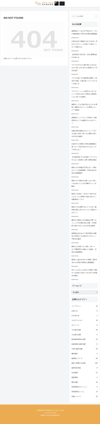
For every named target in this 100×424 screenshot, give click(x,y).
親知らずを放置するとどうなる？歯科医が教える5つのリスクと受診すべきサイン (84, 209)
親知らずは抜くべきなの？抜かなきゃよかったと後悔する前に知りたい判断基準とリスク (83, 196)
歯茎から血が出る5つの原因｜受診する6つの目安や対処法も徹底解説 (84, 261)
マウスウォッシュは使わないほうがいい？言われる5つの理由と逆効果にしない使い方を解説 (84, 94)
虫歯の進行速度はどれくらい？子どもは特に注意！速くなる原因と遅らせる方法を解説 (83, 133)
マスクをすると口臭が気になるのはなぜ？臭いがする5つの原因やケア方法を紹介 (84, 67)
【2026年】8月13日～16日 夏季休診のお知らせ (84, 56)
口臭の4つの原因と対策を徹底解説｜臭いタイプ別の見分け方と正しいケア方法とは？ (84, 146)
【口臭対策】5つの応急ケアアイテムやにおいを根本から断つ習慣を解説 (84, 158)
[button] (96, 16)
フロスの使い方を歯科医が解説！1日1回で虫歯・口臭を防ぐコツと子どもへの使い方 (84, 80)
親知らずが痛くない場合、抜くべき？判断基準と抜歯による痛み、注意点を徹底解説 (83, 249)
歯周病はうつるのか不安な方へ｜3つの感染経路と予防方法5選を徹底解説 (84, 32)
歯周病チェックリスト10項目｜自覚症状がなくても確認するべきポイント (84, 120)
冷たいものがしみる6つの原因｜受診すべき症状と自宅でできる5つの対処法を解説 (84, 272)
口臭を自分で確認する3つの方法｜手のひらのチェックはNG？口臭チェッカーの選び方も (84, 44)
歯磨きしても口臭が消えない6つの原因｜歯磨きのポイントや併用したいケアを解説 (84, 107)
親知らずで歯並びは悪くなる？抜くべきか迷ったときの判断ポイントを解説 (83, 183)
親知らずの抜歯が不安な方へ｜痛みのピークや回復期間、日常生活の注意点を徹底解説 (83, 170)
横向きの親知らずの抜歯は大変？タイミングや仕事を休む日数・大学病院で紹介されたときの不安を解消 (83, 223)
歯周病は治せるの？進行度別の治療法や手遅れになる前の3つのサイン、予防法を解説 (84, 236)
